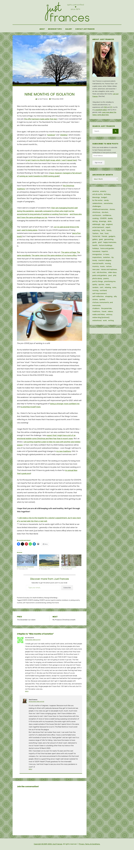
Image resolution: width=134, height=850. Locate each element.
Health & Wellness (38, 598)
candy (106, 200)
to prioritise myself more (30, 407)
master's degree (104, 260)
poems (106, 278)
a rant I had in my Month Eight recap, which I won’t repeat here (51, 160)
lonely (94, 260)
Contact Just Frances (85, 29)
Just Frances (33, 699)
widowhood (96, 320)
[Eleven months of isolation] (27, 560)
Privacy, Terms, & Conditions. (89, 844)
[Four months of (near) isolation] (49, 560)
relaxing (108, 287)
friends (104, 236)
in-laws (106, 254)
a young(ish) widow (100, 110)
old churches (102, 272)
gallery (95, 239)
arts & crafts (97, 194)
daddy (110, 218)
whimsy (109, 314)
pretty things (97, 281)
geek (101, 239)
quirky (94, 284)
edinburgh (96, 224)
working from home (52, 603)
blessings (96, 197)
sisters (95, 299)
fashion (95, 233)
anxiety (103, 191)
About (42, 29)
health (95, 245)
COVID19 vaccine (44, 600)
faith (103, 230)
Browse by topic (55, 29)
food (106, 233)
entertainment (98, 227)
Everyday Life (27, 598)
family (108, 230)
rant (101, 287)
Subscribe (67, 588)
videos (110, 311)
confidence (107, 215)
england (109, 224)
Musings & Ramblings (50, 598)
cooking (95, 218)
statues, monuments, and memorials (102, 303)
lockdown (51, 135)
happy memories (109, 242)
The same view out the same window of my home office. (54, 255)
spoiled (102, 299)
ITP (111, 107)
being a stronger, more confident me (64, 404)
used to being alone (29, 230)
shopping (108, 296)
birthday (107, 194)
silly (115, 296)
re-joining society (74, 600)
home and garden (107, 248)
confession (96, 215)
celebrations (97, 203)
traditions (96, 311)
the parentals (106, 308)
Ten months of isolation (68, 567)
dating (95, 221)
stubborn (96, 308)
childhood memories (100, 209)
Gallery (68, 29)
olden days (112, 272)
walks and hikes (98, 314)
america (95, 191)
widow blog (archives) (100, 317)
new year (95, 269)
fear (101, 233)
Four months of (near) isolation (49, 567)
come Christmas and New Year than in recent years (52, 438)
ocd (93, 272)
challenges (96, 206)
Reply (27, 691)
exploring (96, 230)
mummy (95, 266)
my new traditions (63, 451)
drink (109, 221)
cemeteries (108, 203)
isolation (59, 600)
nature (108, 266)
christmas (96, 212)
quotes (101, 284)
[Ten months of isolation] (71, 560)
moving (108, 263)
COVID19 (24, 600)
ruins (114, 287)
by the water (97, 200)
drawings (102, 221)
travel (104, 311)
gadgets (112, 236)
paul (110, 275)
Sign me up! (98, 162)
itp (112, 257)
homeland (96, 251)
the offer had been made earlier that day (40, 119)
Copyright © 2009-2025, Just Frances (48, 844)
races (108, 284)
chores (112, 209)
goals (94, 242)
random (95, 287)
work (105, 320)
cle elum (105, 212)
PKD (105, 107)
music (102, 266)
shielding (63, 135)
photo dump (97, 278)
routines (19, 603)
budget (104, 197)
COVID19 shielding (33, 600)
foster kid (96, 236)
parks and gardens (99, 275)
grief (100, 242)
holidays (95, 248)
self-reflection (98, 296)
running (95, 290)
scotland (103, 290)
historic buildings (105, 245)
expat (108, 227)
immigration (97, 254)
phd (114, 275)
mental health (97, 263)
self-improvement (29, 603)
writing (111, 320)
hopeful (53, 600)
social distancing (40, 603)
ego (103, 224)
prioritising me (109, 281)
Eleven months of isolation (25, 567)
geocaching (108, 239)
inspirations (97, 257)
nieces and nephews (109, 269)
